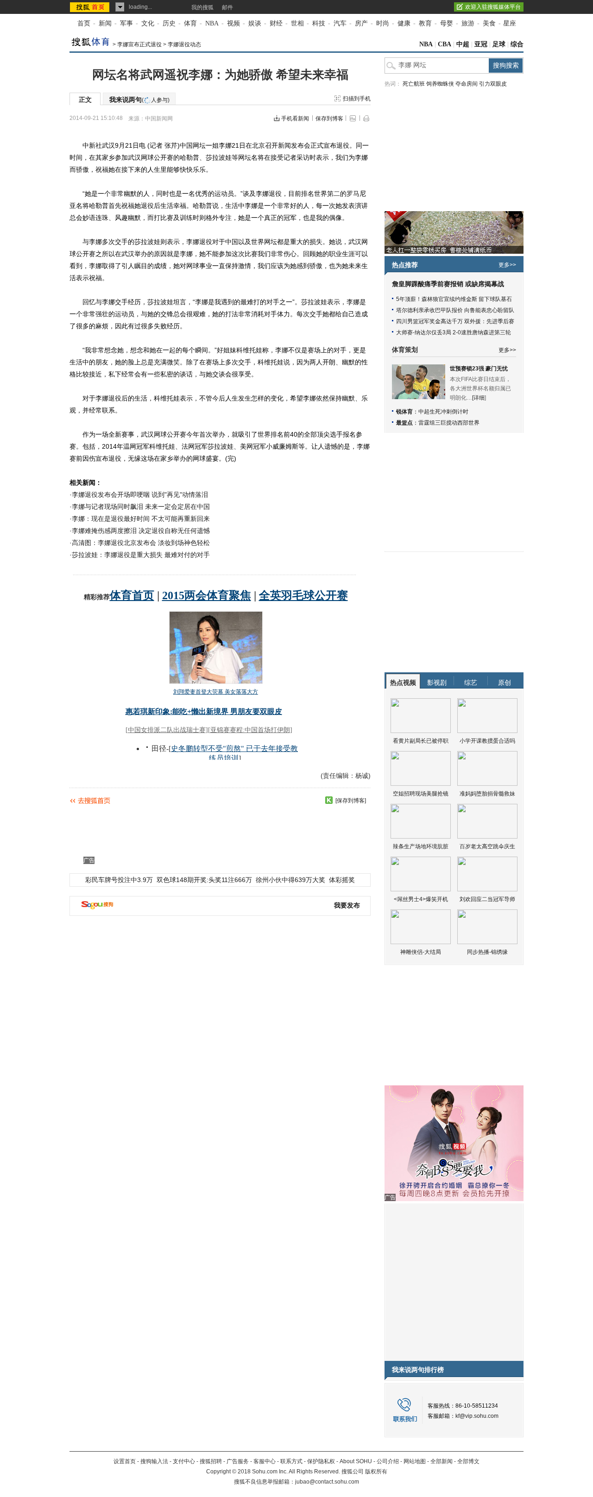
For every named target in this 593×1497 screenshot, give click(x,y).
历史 (169, 23)
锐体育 (404, 411)
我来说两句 (139, 99)
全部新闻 (441, 1461)
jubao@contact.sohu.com (327, 1481)
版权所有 (376, 1471)
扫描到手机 (357, 98)
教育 (425, 23)
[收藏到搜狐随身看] (329, 800)
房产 (361, 23)
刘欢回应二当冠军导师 (487, 899)
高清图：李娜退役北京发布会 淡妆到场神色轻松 (141, 542)
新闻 (105, 23)
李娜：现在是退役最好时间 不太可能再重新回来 (141, 518)
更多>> (507, 265)
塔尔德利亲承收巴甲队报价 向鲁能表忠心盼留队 (455, 310)
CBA (444, 44)
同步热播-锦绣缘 (487, 952)
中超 (462, 44)
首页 (83, 23)
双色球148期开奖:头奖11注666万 (204, 879)
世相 (297, 23)
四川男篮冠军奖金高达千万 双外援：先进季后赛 (455, 321)
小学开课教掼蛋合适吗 (487, 741)
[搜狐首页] (90, 7)
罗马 (353, 193)
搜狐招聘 (211, 1461)
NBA (212, 23)
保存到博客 (329, 118)
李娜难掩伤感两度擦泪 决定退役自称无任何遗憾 (141, 530)
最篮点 (404, 423)
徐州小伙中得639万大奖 (290, 879)
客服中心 (264, 1461)
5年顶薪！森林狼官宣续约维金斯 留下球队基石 (454, 299)
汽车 (340, 23)
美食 (489, 23)
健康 (403, 23)
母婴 (446, 23)
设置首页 (125, 1461)
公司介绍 (388, 1461)
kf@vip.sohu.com (476, 1416)
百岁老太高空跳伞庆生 (487, 846)
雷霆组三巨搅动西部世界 (448, 423)
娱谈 (254, 23)
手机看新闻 (295, 118)
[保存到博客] (350, 800)
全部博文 (468, 1461)
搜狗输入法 (154, 1461)
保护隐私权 (321, 1461)
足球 (498, 44)
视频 (233, 23)
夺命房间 (466, 84)
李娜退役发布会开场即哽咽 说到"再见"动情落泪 (140, 494)
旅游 (467, 23)
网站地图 (415, 1461)
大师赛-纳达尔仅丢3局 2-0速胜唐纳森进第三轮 (453, 332)
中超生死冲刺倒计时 (443, 411)
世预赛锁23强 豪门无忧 (479, 368)
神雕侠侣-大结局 (420, 952)
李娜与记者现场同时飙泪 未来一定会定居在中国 (141, 506)
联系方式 (291, 1461)
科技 (318, 23)
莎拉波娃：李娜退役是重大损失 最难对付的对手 (141, 554)
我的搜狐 (202, 7)
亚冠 (480, 44)
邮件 (227, 7)
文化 (147, 23)
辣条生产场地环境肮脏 (420, 846)
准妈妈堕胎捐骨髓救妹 (487, 793)
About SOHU (356, 1461)
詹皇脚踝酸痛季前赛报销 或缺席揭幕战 (448, 284)
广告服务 (238, 1461)
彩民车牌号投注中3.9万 (119, 879)
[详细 (478, 398)
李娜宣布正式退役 (139, 44)
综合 (517, 44)
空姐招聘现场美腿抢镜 (420, 793)
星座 (509, 23)
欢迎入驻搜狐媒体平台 (493, 7)
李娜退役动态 (184, 44)
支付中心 (184, 1461)
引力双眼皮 (493, 84)
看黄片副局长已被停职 (420, 741)
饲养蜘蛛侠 (440, 84)
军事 (126, 23)
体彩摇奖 (342, 879)
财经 (276, 23)
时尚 (382, 23)
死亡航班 (414, 84)
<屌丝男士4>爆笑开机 (421, 899)
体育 (190, 23)
